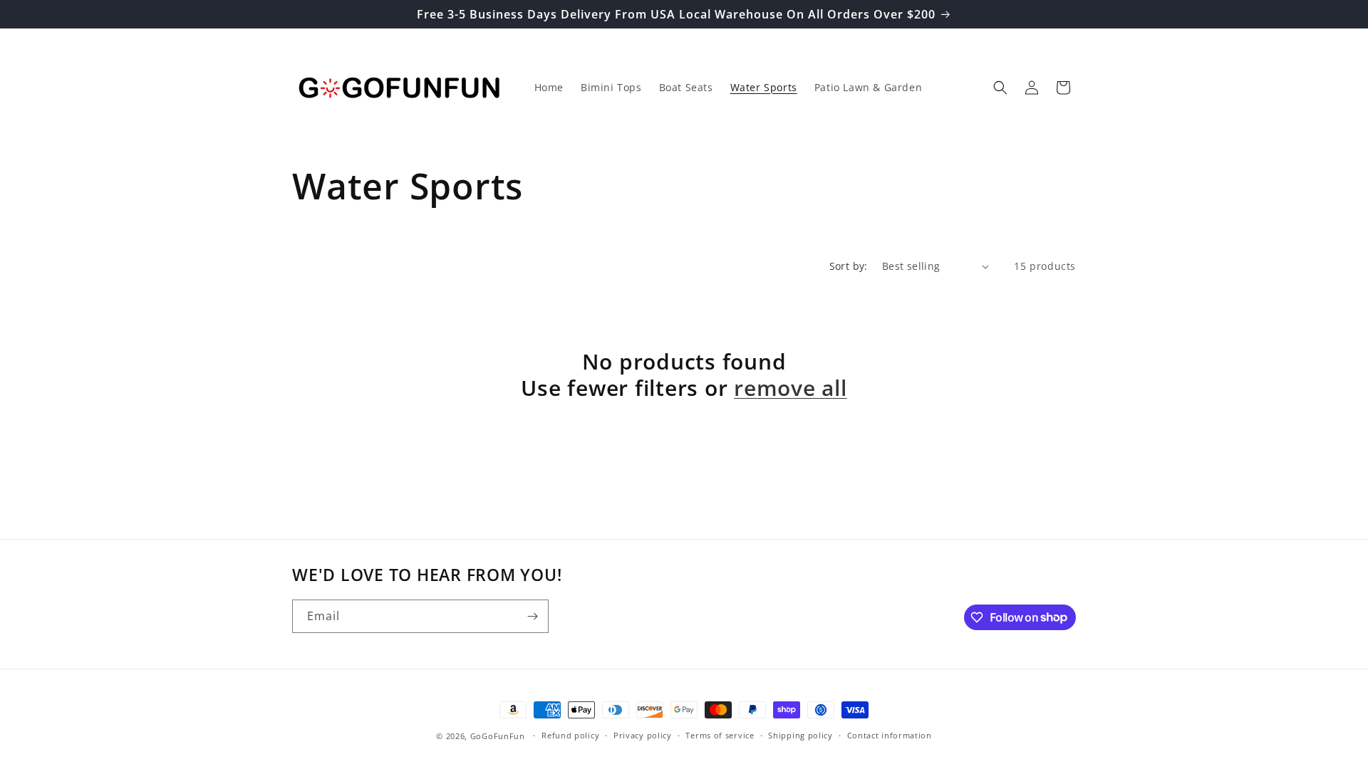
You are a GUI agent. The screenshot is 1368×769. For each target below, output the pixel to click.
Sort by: (848, 266)
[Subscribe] (532, 616)
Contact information (889, 735)
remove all (790, 388)
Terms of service (719, 735)
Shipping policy (800, 735)
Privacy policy (642, 735)
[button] (1000, 87)
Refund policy (570, 735)
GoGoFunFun (497, 736)
